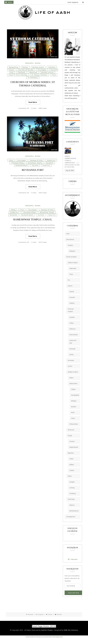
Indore (71, 378)
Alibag (13, 210)
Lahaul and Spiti (72, 342)
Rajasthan (71, 453)
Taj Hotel (35, 165)
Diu (69, 280)
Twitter (50, 614)
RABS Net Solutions (71, 630)
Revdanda (49, 163)
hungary (70, 245)
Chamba (71, 317)
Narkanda (72, 349)
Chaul (11, 160)
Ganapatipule (75, 395)
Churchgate (42, 70)
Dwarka (71, 291)
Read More (33, 102)
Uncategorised (70, 517)
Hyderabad (72, 268)
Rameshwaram (73, 511)
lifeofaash (21, 72)
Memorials (33, 72)
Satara (73, 418)
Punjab (70, 436)
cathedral (51, 67)
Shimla (71, 354)
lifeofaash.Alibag (17, 163)
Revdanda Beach (22, 165)
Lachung (71, 488)
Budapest (72, 251)
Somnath (72, 297)
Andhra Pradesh (72, 263)
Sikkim (70, 476)
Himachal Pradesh (71, 310)
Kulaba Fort (51, 160)
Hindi (67, 234)
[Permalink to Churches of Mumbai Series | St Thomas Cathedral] (32, 58)
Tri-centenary (33, 77)
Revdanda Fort (33, 170)
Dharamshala (73, 335)
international (70, 239)
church (11, 70)
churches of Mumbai (25, 70)
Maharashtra (29, 63)
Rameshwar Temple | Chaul (32, 219)
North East (71, 430)
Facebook (30, 614)
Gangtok (71, 482)
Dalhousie (72, 329)
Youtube (59, 614)
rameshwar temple (35, 163)
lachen (70, 366)
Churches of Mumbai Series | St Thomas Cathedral (33, 84)
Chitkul (71, 323)
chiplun (73, 389)
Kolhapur (73, 401)
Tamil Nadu (71, 499)
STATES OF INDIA (71, 257)
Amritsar (72, 441)
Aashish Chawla (47, 630)
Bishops (25, 67)
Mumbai (37, 63)
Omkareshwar (73, 424)
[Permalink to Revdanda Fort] (32, 151)
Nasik (72, 412)
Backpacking (13, 67)
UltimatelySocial (57, 637)
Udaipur (71, 470)
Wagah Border (73, 447)
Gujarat (70, 286)
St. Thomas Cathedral (39, 75)
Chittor (71, 459)
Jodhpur (71, 464)
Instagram (40, 614)
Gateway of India (36, 160)
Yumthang (72, 493)
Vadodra (71, 303)
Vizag (71, 274)
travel (54, 75)
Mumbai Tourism (47, 72)
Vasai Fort (46, 165)
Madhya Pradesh (73, 372)
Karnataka (71, 360)
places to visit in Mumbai (18, 75)
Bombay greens (38, 67)
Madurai (71, 505)
